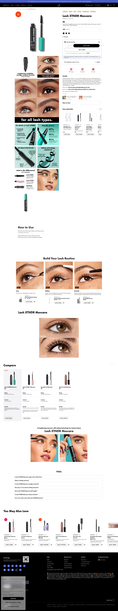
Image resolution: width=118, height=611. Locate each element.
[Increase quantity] (70, 45)
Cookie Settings (63, 606)
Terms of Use (60, 604)
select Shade (79, 134)
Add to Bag (86, 45)
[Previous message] (1, 1)
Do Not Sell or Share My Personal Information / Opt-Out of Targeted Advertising (100, 604)
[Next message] (116, 1)
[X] (24, 566)
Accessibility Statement (56, 606)
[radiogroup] (82, 52)
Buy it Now (82, 49)
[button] (37, 33)
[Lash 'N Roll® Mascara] (31, 386)
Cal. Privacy (49, 606)
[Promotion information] (99, 57)
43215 (88, 53)
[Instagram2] (20, 570)
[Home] (59, 5)
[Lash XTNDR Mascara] (12, 386)
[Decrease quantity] (65, 45)
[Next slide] (100, 109)
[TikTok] (4, 566)
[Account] (111, 5)
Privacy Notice (65, 604)
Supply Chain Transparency (80, 604)
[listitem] (64, 33)
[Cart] (114, 5)
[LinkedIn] (8, 570)
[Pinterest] (12, 566)
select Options (63, 418)
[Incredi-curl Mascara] (49, 386)
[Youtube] (20, 566)
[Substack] (12, 570)
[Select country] (108, 5)
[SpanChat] (4, 570)
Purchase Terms (72, 604)
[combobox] (82, 29)
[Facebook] (16, 566)
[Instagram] (8, 566)
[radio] (65, 42)
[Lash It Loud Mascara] (67, 386)
